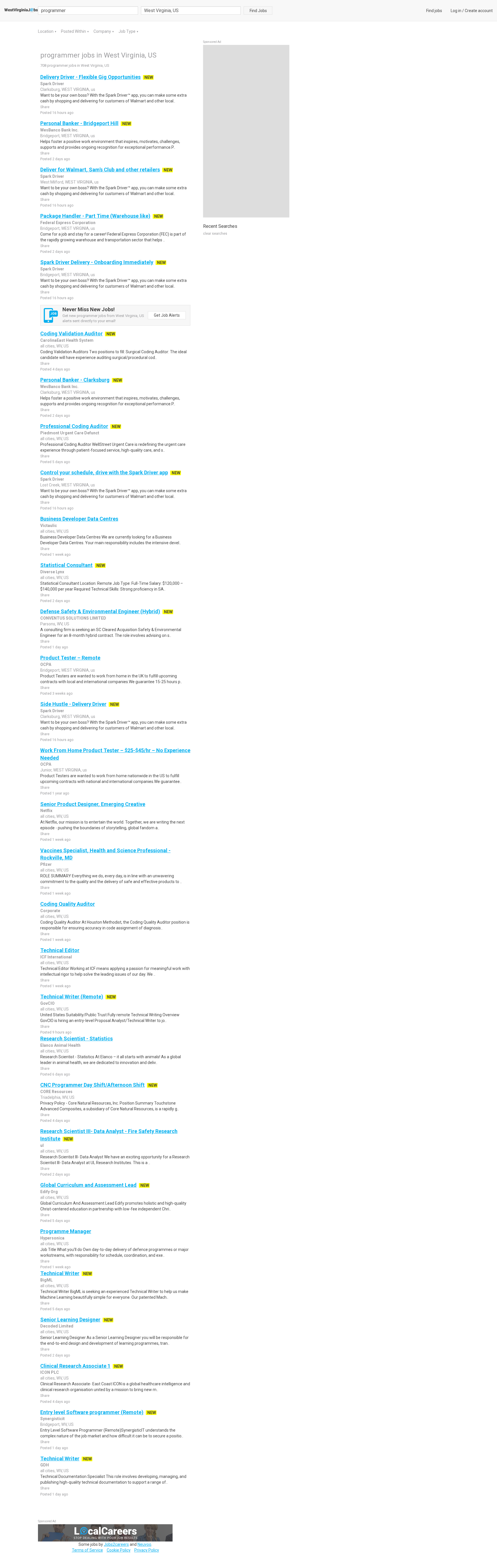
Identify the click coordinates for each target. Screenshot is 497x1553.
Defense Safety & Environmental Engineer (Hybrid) (100, 611)
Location (46, 31)
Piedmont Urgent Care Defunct (69, 433)
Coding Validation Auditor (71, 334)
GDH (44, 1465)
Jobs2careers (116, 1544)
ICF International (56, 957)
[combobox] (191, 10)
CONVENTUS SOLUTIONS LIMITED (73, 618)
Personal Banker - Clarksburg (75, 380)
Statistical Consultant (66, 565)
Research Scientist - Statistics (76, 1039)
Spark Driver (52, 83)
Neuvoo (144, 1544)
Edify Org (49, 1191)
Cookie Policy (119, 1550)
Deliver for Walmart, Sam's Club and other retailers (100, 170)
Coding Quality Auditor (67, 904)
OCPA (45, 664)
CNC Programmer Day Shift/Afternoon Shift (92, 1085)
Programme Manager (65, 1231)
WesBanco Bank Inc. (59, 130)
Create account (479, 10)
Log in (456, 10)
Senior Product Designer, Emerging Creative (92, 804)
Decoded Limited (56, 1326)
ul (42, 1145)
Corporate (50, 910)
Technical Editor (59, 950)
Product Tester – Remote (70, 658)
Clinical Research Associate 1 (75, 1366)
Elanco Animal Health (60, 1045)
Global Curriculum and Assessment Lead (88, 1185)
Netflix (46, 810)
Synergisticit (52, 1418)
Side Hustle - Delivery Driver (73, 704)
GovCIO (47, 1003)
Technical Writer (59, 1273)
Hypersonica (52, 1238)
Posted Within (74, 31)
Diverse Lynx (52, 572)
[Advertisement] (246, 131)
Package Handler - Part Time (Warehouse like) (95, 216)
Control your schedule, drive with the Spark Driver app (104, 472)
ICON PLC (49, 1372)
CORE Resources (56, 1091)
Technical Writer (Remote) (71, 997)
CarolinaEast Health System (66, 340)
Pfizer (46, 864)
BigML (46, 1280)
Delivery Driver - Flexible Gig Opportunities (90, 77)
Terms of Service (87, 1550)
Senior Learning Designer (70, 1320)
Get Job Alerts (167, 315)
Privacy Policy (146, 1550)
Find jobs (434, 10)
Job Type (127, 31)
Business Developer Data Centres (79, 519)
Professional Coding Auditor (74, 426)
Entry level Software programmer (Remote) (92, 1412)
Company (102, 31)
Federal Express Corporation (67, 222)
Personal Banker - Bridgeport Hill (79, 123)
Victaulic (48, 525)
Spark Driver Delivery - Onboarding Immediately (96, 262)
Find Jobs (258, 10)
